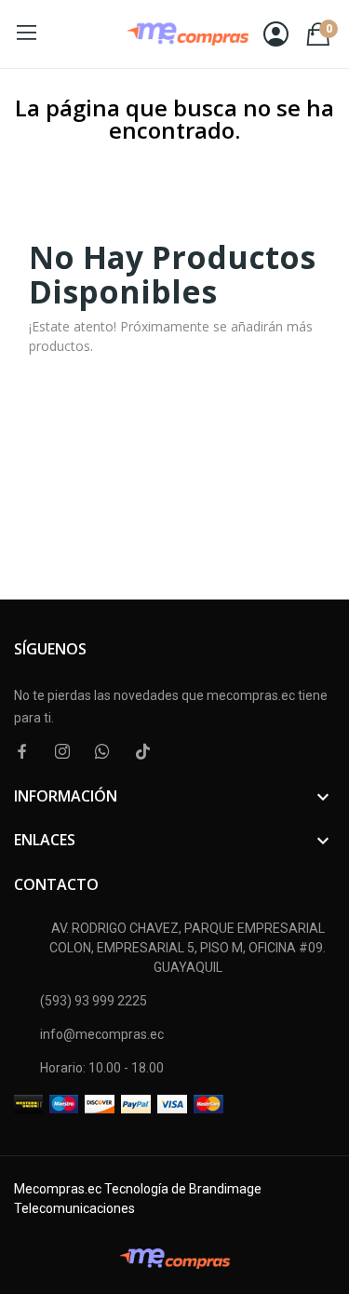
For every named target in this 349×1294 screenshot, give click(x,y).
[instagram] (62, 752)
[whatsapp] (102, 752)
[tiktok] (142, 752)
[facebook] (22, 752)
